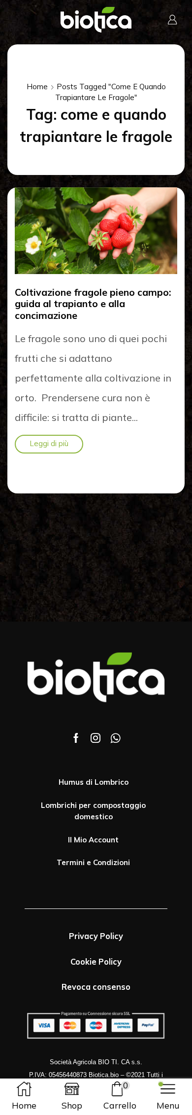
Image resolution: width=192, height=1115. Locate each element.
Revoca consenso (96, 987)
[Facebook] (76, 738)
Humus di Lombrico (93, 782)
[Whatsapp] (115, 738)
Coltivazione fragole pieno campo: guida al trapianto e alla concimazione (93, 303)
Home (37, 86)
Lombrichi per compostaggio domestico (93, 811)
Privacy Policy (96, 936)
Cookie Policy (96, 962)
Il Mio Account (93, 839)
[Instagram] (95, 738)
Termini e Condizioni (93, 862)
